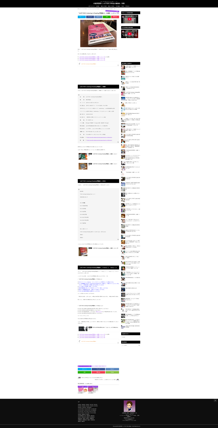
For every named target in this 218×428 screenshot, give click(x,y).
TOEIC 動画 (118, 6)
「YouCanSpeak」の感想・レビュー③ (132, 172)
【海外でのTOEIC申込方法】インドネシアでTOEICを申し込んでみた (132, 231)
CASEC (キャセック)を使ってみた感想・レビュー (132, 77)
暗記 (88, 417)
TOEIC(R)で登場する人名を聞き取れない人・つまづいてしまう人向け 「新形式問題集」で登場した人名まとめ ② (132, 98)
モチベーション (92, 411)
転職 (83, 421)
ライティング (81, 412)
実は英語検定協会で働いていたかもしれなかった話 (132, 167)
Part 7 (95, 405)
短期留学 (92, 418)
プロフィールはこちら (129, 414)
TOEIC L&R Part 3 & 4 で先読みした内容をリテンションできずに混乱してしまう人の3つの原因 (132, 263)
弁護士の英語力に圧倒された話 (131, 288)
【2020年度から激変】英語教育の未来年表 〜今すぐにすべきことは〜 (132, 183)
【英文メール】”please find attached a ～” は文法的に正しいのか (132, 88)
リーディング (93, 412)
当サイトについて (92, 6)
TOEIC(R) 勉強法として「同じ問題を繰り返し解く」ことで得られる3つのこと (132, 315)
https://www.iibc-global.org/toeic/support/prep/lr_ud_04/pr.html (99, 137)
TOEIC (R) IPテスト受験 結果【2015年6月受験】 (132, 225)
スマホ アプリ (87, 410)
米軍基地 (80, 419)
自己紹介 (97, 6)
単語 (87, 414)
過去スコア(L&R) (104, 6)
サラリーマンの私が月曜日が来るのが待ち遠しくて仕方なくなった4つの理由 (132, 252)
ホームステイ (80, 411)
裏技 (89, 419)
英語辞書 (85, 419)
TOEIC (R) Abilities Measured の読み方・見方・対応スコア (132, 114)
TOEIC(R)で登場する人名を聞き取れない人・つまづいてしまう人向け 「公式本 (132, 305)
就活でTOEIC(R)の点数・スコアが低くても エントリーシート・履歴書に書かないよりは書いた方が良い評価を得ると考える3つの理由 (132, 321)
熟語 (84, 418)
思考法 (88, 415)
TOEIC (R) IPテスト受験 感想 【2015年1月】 (132, 189)
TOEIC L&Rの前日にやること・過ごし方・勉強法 (132, 257)
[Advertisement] (98, 75)
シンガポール (93, 408)
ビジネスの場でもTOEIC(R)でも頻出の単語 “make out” (132, 178)
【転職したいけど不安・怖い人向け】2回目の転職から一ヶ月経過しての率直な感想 (132, 120)
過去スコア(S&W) (111, 6)
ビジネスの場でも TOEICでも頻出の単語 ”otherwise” (132, 199)
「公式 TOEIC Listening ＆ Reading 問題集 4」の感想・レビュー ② (132, 93)
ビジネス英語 (93, 410)
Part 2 (95, 404)
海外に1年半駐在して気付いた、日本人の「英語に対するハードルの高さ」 (132, 246)
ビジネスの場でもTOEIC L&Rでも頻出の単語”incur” (132, 140)
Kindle (87, 404)
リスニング (86, 412)
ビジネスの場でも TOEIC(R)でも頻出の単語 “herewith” (132, 236)
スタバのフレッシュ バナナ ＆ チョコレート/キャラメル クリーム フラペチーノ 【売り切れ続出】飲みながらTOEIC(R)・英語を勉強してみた (132, 157)
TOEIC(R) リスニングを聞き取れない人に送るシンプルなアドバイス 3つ (132, 204)
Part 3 (79, 405)
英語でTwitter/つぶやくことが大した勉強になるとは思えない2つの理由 (132, 109)
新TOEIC (104, 366)
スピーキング (81, 410)
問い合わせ (127, 6)
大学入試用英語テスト (82, 415)
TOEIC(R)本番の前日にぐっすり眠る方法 (132, 277)
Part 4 (83, 405)
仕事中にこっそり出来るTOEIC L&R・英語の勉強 (132, 82)
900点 (83, 404)
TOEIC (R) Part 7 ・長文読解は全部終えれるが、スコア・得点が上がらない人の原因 (132, 310)
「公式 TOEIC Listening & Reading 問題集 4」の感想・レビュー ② (92, 58)
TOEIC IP (84, 407)
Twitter (122, 6)
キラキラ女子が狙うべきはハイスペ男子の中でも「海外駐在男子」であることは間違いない (132, 242)
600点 (79, 404)
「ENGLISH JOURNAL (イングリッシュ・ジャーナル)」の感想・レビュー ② (132, 268)
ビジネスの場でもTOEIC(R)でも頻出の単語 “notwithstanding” (132, 135)
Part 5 (87, 405)
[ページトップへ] (215, 400)
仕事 (79, 414)
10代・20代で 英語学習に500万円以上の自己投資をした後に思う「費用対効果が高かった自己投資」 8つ (132, 146)
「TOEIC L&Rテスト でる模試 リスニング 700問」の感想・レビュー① (132, 130)
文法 (79, 417)
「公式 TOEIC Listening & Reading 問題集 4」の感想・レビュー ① (92, 56)
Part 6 (91, 405)
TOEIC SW (89, 407)
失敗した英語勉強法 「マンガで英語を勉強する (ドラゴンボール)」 (132, 72)
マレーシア (86, 411)
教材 (101, 366)
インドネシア (81, 408)
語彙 (79, 421)
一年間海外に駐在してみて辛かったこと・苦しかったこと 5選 (132, 162)
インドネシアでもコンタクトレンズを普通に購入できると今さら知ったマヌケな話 (132, 294)
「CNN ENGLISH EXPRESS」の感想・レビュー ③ (132, 215)
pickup (94, 366)
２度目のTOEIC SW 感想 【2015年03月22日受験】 (132, 326)
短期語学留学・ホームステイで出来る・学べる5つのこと (132, 299)
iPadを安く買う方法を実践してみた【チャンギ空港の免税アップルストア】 (132, 124)
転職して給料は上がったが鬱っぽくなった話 (132, 194)
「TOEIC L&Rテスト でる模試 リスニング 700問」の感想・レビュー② (132, 67)
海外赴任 (80, 418)
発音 (87, 418)
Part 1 (91, 404)
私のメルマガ (99, 311)
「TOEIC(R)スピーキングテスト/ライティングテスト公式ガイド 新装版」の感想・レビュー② (132, 273)
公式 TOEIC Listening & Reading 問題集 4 (88, 63)
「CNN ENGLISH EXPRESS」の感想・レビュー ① (132, 151)
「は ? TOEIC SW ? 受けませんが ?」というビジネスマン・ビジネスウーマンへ (132, 221)
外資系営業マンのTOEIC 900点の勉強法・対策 (109, 3)
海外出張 (92, 417)
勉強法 (97, 366)
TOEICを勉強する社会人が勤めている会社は (132, 283)
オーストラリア (87, 408)
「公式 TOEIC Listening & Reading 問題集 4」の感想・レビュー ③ (92, 59)
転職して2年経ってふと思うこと (131, 102)
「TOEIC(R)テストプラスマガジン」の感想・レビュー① (132, 210)
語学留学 (93, 419)
